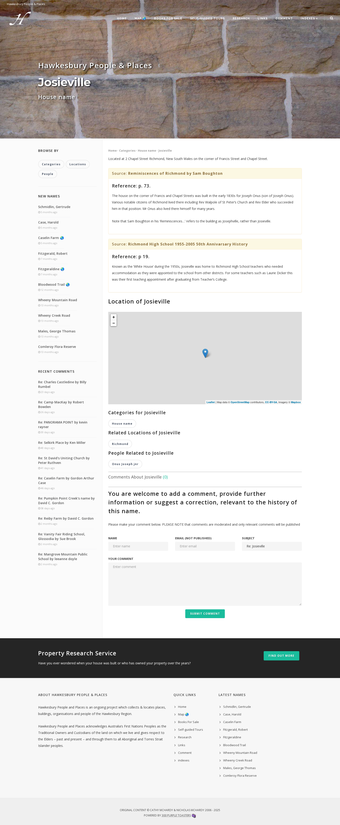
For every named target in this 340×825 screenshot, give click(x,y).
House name (147, 151)
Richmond (120, 444)
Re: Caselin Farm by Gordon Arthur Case (66, 480)
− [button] (113, 323)
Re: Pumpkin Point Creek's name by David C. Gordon (66, 500)
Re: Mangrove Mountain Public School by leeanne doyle (62, 556)
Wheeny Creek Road (54, 315)
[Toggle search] (331, 18)
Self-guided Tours (207, 18)
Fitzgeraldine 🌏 (51, 269)
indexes (183, 760)
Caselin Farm (232, 722)
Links (263, 18)
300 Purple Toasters (176, 815)
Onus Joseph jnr (125, 464)
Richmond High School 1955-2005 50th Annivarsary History (188, 244)
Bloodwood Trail (234, 745)
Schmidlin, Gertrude (54, 207)
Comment (284, 18)
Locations (77, 164)
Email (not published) (193, 538)
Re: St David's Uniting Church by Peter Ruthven (64, 460)
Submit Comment (205, 614)
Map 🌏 (140, 18)
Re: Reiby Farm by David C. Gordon (66, 518)
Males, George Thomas (56, 331)
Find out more (281, 656)
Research (241, 18)
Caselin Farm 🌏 (51, 238)
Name (112, 538)
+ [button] (113, 317)
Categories (127, 151)
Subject (248, 538)
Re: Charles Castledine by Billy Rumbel (62, 384)
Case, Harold (48, 222)
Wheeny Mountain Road (57, 300)
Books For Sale (168, 18)
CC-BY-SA (271, 402)
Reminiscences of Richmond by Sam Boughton (175, 173)
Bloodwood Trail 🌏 (54, 284)
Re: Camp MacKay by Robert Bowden (61, 404)
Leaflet (211, 402)
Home (122, 18)
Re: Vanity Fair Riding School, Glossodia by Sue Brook (61, 536)
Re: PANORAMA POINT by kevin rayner (62, 424)
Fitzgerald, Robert (53, 253)
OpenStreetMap (240, 402)
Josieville (165, 151)
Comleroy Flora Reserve (57, 346)
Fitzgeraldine (232, 737)
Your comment (120, 559)
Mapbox (296, 402)
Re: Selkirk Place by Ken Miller (62, 442)
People (47, 174)
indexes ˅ (309, 18)
